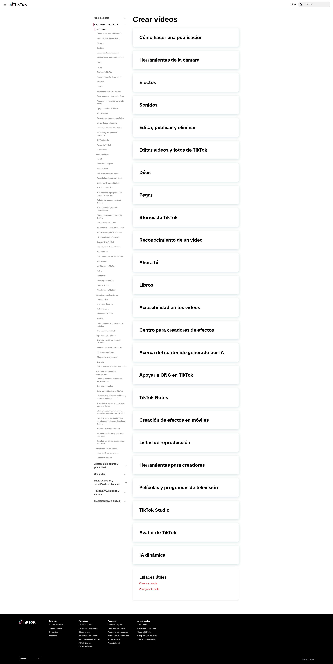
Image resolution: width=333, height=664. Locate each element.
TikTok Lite (101, 261)
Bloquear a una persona (107, 357)
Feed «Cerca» (103, 285)
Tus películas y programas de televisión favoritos (109, 193)
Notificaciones (103, 309)
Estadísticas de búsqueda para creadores (110, 434)
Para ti (99, 159)
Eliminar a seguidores (106, 352)
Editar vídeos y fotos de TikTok (110, 58)
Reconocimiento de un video (109, 77)
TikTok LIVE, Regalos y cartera (106, 493)
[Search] (301, 4)
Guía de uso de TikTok (106, 24)
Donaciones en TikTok (106, 223)
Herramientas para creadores (109, 128)
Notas (99, 271)
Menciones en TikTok (106, 331)
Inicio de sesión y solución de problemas (106, 482)
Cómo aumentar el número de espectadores (109, 380)
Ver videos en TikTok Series (108, 247)
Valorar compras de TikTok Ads (110, 256)
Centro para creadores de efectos (111, 96)
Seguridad (99, 474)
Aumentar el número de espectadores (106, 373)
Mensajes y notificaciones (107, 295)
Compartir (101, 276)
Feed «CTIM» (102, 168)
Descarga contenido (105, 280)
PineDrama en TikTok (106, 290)
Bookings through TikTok (108, 183)
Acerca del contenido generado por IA (110, 102)
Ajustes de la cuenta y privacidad (106, 466)
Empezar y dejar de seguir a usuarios (108, 341)
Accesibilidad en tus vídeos (109, 91)
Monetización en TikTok (107, 501)
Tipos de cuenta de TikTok (108, 429)
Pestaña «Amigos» (105, 164)
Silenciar (100, 362)
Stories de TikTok (104, 72)
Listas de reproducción (107, 123)
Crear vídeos (101, 29)
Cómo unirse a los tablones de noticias (110, 324)
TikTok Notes (102, 113)
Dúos (99, 62)
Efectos (100, 43)
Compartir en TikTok (105, 242)
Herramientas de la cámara (108, 38)
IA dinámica (102, 150)
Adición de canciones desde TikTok (109, 201)
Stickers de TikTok (105, 314)
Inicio (293, 4)
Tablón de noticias (105, 386)
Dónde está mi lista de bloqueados (112, 367)
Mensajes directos (105, 304)
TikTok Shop (102, 252)
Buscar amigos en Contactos (109, 347)
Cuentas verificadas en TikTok (110, 391)
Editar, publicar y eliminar (108, 53)
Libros (99, 86)
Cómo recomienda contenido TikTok (109, 216)
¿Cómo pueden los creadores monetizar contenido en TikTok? (111, 412)
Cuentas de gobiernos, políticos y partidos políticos (111, 397)
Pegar (99, 67)
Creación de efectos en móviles (110, 118)
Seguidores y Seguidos (106, 336)
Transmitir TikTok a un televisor (110, 227)
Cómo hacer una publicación (109, 34)
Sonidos (100, 48)
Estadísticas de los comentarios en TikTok (110, 442)
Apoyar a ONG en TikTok (107, 108)
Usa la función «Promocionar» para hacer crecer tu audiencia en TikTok (111, 421)
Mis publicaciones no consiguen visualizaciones (111, 404)
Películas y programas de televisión (108, 134)
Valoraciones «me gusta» (107, 173)
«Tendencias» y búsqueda (108, 237)
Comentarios (102, 299)
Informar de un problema (106, 449)
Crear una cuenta (148, 583)
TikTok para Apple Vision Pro (109, 232)
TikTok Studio (103, 140)
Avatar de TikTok (104, 145)
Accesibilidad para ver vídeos (109, 178)
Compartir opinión (104, 458)
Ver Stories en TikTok (106, 266)
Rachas (100, 318)
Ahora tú (100, 82)
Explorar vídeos (102, 155)
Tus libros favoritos (105, 188)
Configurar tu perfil (149, 589)
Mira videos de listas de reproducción (107, 209)
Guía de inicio (101, 18)
